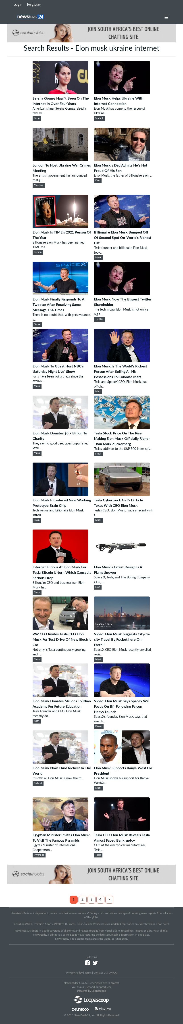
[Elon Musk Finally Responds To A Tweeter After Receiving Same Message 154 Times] (60, 294)
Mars (98, 391)
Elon (97, 180)
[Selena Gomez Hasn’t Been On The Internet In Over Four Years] (60, 93)
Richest (38, 783)
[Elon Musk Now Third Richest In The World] (60, 763)
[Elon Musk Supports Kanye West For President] (122, 763)
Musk (98, 258)
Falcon (98, 726)
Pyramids (39, 855)
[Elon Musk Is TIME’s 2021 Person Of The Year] (60, 227)
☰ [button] (166, 17)
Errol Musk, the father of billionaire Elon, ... (123, 175)
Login (18, 5)
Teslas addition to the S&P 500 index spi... (122, 448)
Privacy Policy (74, 972)
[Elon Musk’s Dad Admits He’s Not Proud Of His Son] (122, 160)
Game (37, 324)
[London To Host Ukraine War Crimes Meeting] (60, 160)
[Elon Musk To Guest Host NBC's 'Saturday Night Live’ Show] (60, 361)
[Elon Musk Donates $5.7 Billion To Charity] (60, 428)
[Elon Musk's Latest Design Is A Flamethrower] (122, 562)
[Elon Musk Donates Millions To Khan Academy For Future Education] (60, 696)
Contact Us (100, 972)
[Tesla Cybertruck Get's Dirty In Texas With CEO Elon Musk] (122, 495)
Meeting (38, 185)
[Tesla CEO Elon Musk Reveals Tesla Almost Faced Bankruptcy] (122, 830)
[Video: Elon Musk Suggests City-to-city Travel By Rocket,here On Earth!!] (122, 629)
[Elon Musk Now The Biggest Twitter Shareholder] (122, 294)
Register (34, 5)
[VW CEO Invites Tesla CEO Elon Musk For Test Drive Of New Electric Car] (60, 629)
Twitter (99, 319)
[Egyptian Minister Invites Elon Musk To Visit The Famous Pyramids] (60, 830)
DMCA (113, 972)
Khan (36, 721)
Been (37, 118)
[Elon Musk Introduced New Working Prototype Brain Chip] (60, 495)
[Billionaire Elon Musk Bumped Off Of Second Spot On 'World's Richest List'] (122, 227)
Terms (88, 972)
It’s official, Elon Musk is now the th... (58, 778)
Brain (37, 520)
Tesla (98, 855)
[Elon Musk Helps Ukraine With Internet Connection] (122, 93)
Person (38, 252)
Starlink (99, 118)
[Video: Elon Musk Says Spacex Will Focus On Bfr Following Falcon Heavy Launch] (122, 696)
